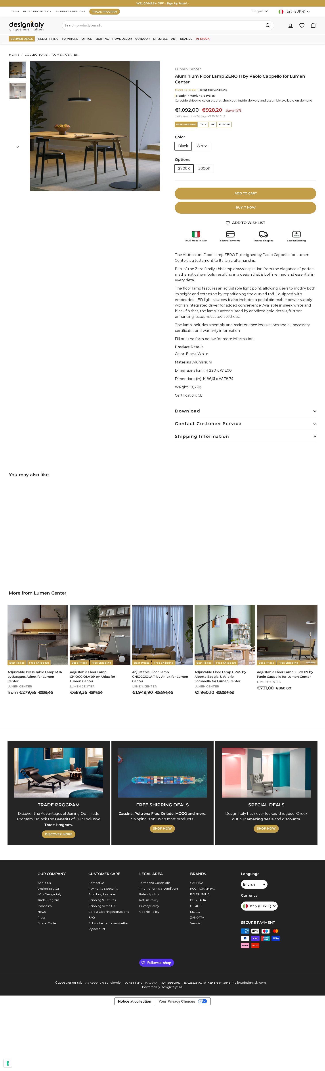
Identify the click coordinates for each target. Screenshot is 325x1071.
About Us (44, 883)
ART (174, 38)
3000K (204, 168)
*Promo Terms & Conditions (158, 888)
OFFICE (87, 38)
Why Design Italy (49, 894)
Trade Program (48, 900)
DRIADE (195, 906)
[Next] (18, 145)
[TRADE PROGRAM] (58, 773)
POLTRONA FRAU (202, 888)
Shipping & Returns (102, 900)
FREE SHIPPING (47, 38)
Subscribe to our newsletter (108, 923)
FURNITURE (70, 38)
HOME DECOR (122, 38)
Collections (36, 54)
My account (96, 929)
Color (180, 137)
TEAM (15, 11)
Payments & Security (103, 888)
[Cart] (313, 25)
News (42, 911)
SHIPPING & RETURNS (70, 11)
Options (182, 159)
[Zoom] (95, 126)
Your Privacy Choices (177, 1001)
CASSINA (196, 883)
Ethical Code (47, 923)
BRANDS (186, 38)
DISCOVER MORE (58, 834)
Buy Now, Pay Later (102, 894)
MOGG (195, 911)
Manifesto (45, 906)
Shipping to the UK (101, 906)
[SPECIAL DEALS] (266, 773)
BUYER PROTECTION (37, 11)
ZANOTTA (197, 917)
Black (183, 146)
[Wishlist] (302, 25)
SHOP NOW (162, 828)
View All (195, 923)
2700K (184, 168)
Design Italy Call (49, 888)
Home (14, 54)
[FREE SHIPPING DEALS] (162, 773)
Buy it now (246, 207)
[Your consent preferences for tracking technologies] (8, 1063)
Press (41, 917)
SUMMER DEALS (22, 38)
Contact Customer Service (208, 423)
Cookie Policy (149, 911)
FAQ (91, 917)
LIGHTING (102, 38)
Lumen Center (65, 54)
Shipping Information (202, 436)
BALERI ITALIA (199, 894)
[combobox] (168, 25)
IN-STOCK (203, 38)
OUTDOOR (142, 38)
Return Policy (148, 900)
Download (187, 411)
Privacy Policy (149, 906)
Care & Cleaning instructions (108, 911)
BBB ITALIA (198, 900)
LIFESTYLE (160, 38)
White (202, 146)
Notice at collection (134, 1001)
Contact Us (96, 883)
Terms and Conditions (213, 89)
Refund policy (149, 894)
